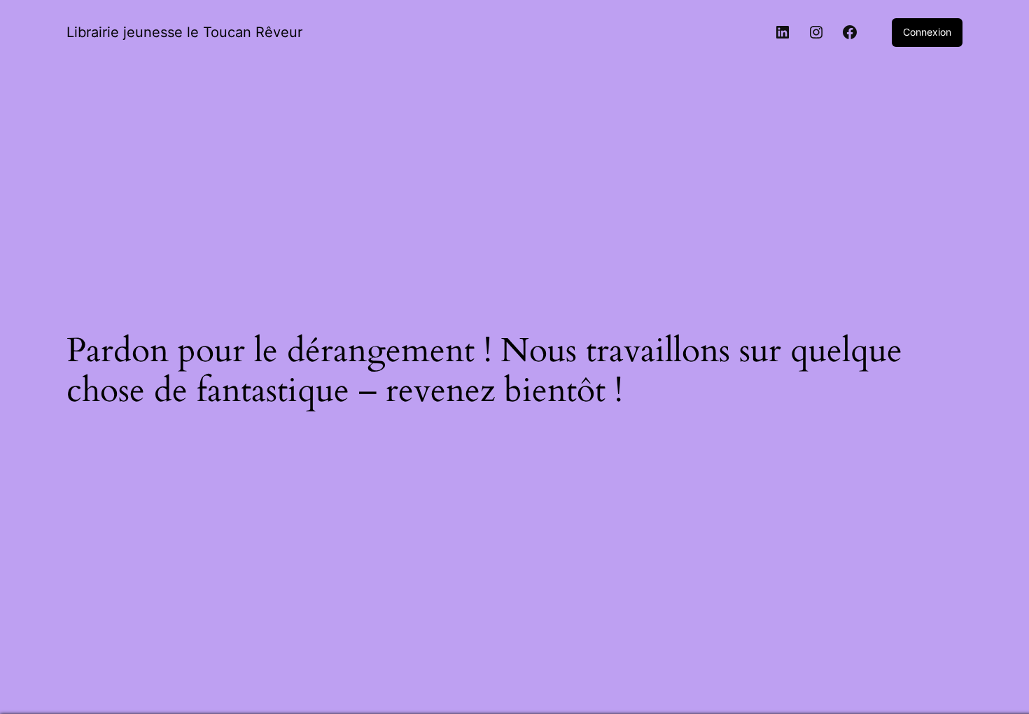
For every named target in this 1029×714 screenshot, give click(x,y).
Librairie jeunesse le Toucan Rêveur (184, 32)
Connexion (927, 32)
